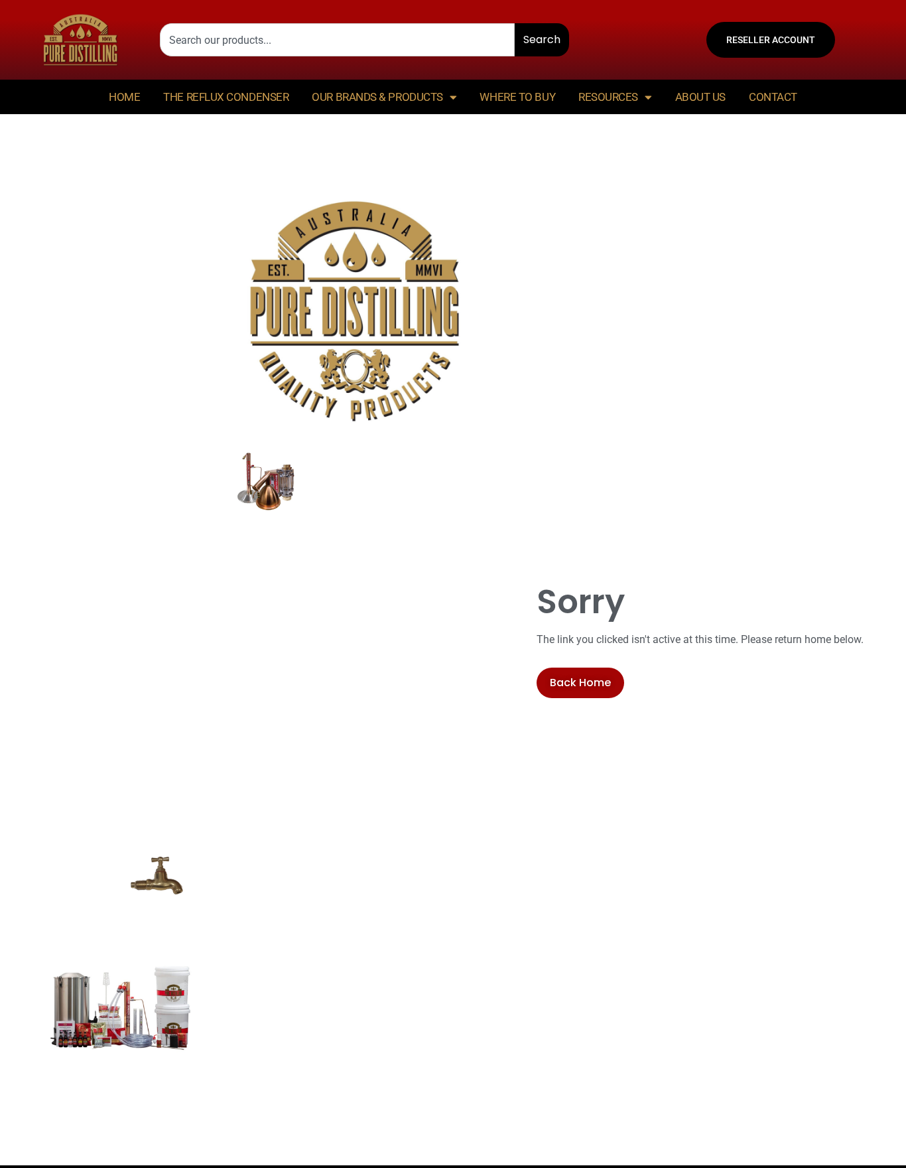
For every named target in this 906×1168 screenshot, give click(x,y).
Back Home (580, 682)
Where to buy (517, 97)
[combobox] (337, 39)
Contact (773, 97)
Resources (608, 97)
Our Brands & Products (377, 97)
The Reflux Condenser (226, 97)
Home (124, 97)
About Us (700, 97)
